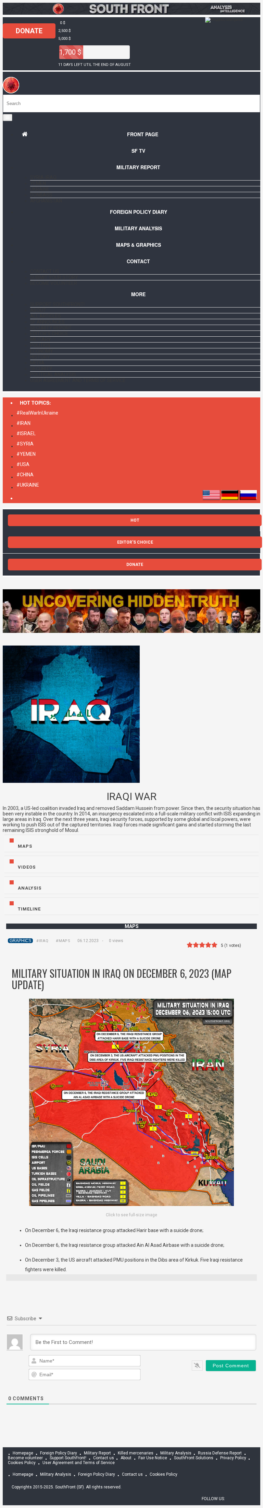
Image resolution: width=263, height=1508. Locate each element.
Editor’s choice (49, 333)
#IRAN (23, 423)
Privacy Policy (233, 1457)
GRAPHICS (20, 940)
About (38, 310)
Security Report (51, 327)
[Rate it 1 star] (190, 945)
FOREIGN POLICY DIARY (138, 211)
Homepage (23, 1453)
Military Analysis (138, 228)
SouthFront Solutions (193, 1457)
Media (37, 363)
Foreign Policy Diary (58, 1453)
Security (41, 368)
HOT (134, 520)
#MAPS (63, 941)
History (40, 357)
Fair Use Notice (152, 1457)
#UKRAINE (27, 485)
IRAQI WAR (131, 796)
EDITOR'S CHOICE (135, 542)
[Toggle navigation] (7, 117)
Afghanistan (46, 201)
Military (40, 339)
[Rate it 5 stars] (214, 945)
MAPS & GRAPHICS (138, 244)
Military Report (138, 167)
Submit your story (54, 277)
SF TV (138, 150)
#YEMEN (26, 454)
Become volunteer (53, 283)
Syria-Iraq (43, 177)
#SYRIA (25, 443)
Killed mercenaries (135, 1453)
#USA (22, 464)
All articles (45, 316)
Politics (40, 345)
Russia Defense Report (220, 1453)
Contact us (44, 271)
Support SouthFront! (57, 304)
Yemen (38, 183)
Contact (138, 261)
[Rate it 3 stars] (202, 945)
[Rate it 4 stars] (208, 945)
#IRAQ (42, 941)
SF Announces (47, 322)
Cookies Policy (163, 1474)
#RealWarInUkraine (37, 413)
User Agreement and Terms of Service (78, 380)
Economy (41, 351)
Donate (29, 31)
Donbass (41, 195)
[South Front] (131, 13)
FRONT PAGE (142, 134)
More (138, 294)
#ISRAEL (26, 433)
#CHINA (25, 474)
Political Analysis (53, 374)
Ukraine (39, 189)
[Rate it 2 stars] (196, 945)
